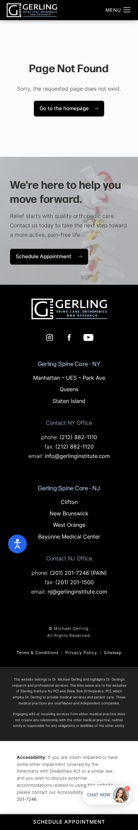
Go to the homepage (64, 108)
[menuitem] (50, 337)
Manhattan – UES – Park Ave (69, 378)
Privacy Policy (81, 653)
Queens (69, 390)
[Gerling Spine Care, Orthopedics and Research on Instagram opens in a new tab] (50, 337)
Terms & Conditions (37, 653)
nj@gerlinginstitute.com (77, 592)
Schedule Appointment (52, 256)
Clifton (69, 502)
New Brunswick (69, 514)
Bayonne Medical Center (69, 537)
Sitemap (113, 653)
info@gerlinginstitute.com (77, 456)
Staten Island (69, 401)
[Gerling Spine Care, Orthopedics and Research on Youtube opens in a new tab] (88, 337)
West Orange (69, 525)
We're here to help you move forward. (65, 191)
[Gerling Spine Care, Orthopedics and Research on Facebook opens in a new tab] (69, 337)
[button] (127, 10)
